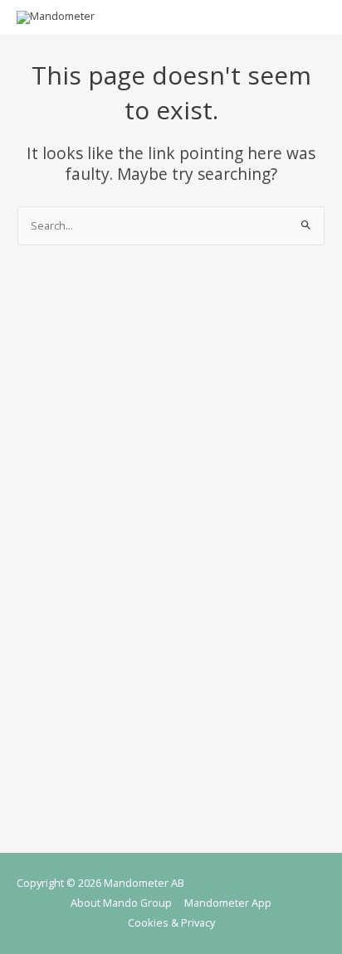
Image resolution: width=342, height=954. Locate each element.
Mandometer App (227, 902)
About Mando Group (121, 902)
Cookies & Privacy (171, 922)
